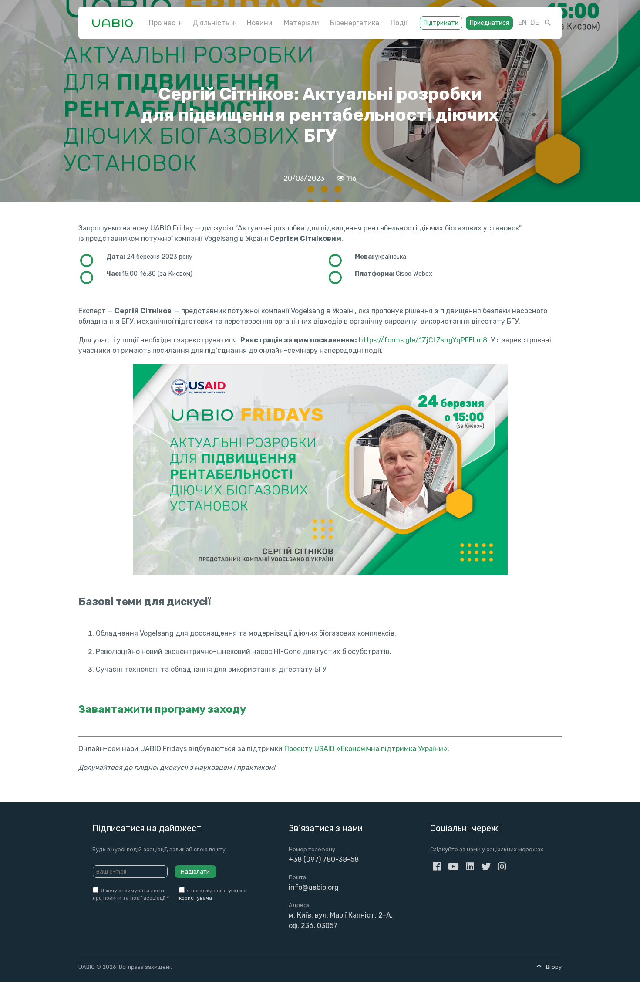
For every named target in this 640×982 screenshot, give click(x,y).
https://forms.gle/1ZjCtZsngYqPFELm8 (423, 340)
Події (399, 23)
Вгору (553, 967)
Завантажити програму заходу (162, 709)
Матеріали (301, 23)
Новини (260, 23)
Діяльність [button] (211, 23)
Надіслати (195, 871)
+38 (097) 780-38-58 (324, 859)
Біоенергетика (354, 23)
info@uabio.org (314, 887)
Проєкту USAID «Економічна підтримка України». (366, 749)
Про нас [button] (162, 23)
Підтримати (441, 23)
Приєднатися (489, 23)
